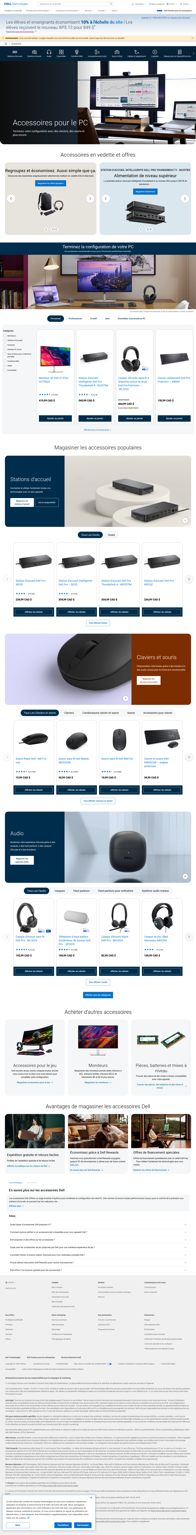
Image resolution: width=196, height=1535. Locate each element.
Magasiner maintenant (145, 192)
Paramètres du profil (60, 1297)
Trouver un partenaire (107, 1320)
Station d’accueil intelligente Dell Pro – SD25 (75, 582)
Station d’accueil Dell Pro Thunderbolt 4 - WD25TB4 (116, 582)
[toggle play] (185, 521)
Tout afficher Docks (98, 623)
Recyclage (56, 1329)
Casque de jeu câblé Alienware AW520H (156, 938)
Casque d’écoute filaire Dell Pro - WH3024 (114, 938)
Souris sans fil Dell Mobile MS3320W (74, 760)
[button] (139, 4)
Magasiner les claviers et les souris (148, 680)
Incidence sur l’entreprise (62, 1334)
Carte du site (10, 1288)
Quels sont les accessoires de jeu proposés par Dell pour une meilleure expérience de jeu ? (52, 1247)
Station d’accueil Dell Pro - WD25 (31, 582)
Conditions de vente (41, 1364)
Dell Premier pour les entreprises (178, 11)
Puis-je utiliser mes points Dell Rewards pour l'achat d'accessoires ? (42, 1262)
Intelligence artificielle (14, 1320)
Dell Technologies (13, 1357)
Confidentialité (62, 1364)
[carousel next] (90, 199)
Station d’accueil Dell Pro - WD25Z (159, 582)
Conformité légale (168, 1364)
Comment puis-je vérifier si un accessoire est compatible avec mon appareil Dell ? (48, 1232)
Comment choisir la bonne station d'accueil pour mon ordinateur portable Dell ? (47, 1255)
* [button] (150, 183)
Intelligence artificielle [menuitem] (13, 11)
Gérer (17, 1525)
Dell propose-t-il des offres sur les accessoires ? (32, 1240)
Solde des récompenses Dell (63, 1306)
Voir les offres (6, 192)
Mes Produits (57, 1302)
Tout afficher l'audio (98, 982)
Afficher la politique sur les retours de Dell (27, 1166)
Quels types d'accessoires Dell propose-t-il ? (30, 1224)
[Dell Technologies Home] (16, 4)
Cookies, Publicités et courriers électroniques (136, 1364)
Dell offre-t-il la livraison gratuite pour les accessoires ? (36, 1270)
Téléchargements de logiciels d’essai (159, 1349)
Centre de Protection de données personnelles (163, 1339)
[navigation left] (16, 535)
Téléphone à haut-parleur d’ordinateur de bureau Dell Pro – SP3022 (74, 940)
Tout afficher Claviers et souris (98, 801)
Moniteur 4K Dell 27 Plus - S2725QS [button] (54, 379)
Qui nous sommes (59, 1320)
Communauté (150, 1287)
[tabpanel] (98, 379)
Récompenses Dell (151, 1325)
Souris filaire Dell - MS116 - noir (32, 760)
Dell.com (74, 1164)
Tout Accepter (83, 1525)
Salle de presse (58, 1325)
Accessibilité (10, 1369)
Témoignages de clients (61, 1339)
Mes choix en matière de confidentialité (90, 1364)
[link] (156, 4)
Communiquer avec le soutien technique (114, 1292)
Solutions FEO (104, 1325)
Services (8, 1334)
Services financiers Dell (71, 1357)
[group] (55, 376)
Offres (8, 1339)
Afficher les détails (34, 612)
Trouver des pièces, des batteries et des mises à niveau (160, 1086)
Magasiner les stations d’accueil (22, 502)
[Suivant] (189, 579)
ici (78, 1424)
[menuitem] (39, 11)
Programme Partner (106, 1329)
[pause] (46, 229)
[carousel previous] (11, 199)
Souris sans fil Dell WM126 (117, 758)
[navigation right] (193, 53)
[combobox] (75, 4)
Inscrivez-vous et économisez (20, 31)
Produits (8, 1325)
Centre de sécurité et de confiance (158, 1344)
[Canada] (6, 44)
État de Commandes (60, 1292)
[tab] (55, 318)
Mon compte (57, 1287)
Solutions (9, 1329)
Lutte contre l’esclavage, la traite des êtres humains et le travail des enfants (52, 1369)
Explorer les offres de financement (150, 1170)
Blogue (147, 1320)
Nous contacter (150, 1292)
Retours (101, 1297)
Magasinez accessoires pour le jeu (33, 1082)
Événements (149, 1329)
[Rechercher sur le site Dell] (111, 4)
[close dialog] (192, 38)
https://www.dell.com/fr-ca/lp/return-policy (60, 1486)
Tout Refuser (63, 1525)
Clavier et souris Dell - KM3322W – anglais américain (157, 762)
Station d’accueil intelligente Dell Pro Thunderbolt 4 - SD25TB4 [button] (93, 381)
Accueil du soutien (105, 1287)
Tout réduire (32, 1183)
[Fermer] (91, 1498)
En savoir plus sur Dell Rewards (85, 1170)
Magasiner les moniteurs (97, 1082)
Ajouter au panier (55, 418)
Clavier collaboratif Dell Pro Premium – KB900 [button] (174, 379)
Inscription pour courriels (154, 1334)
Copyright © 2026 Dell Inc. (16, 1364)
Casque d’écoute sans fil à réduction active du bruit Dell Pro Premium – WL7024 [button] (133, 383)
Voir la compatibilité (46, 502)
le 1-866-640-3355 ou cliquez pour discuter (165, 18)
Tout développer (15, 1183)
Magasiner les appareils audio (22, 860)
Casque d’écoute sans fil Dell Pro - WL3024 (30, 938)
